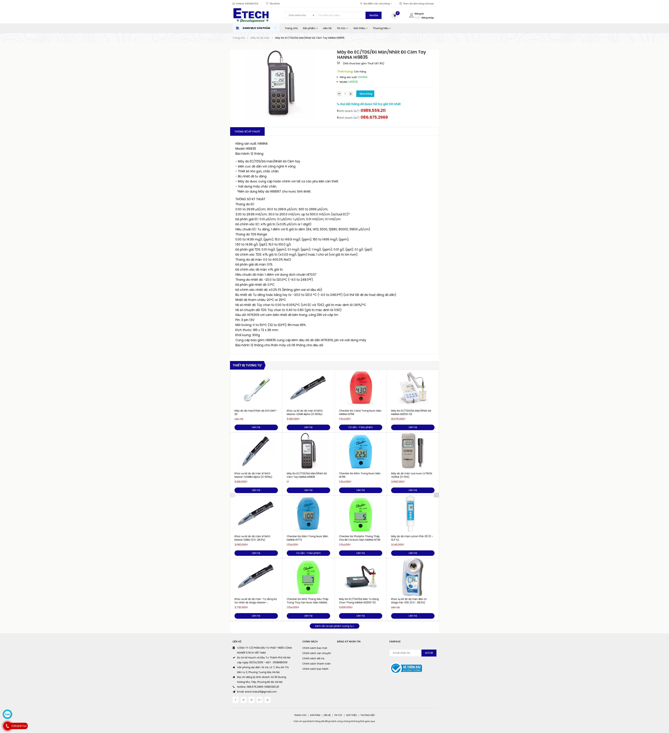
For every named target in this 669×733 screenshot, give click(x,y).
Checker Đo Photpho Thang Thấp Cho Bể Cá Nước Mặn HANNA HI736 (359, 538)
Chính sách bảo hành (315, 669)
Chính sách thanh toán (316, 663)
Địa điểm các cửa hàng (377, 3)
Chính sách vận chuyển (316, 653)
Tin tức (341, 28)
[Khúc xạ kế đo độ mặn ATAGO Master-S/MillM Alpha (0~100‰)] (256, 451)
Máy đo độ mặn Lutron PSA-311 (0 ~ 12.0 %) (412, 538)
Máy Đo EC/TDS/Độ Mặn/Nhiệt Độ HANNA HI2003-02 (411, 412)
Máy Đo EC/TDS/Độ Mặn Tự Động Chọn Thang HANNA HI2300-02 (359, 600)
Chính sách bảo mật (314, 648)
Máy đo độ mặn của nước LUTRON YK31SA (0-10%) (411, 475)
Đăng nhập (428, 17)
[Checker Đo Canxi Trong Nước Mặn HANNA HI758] (360, 389)
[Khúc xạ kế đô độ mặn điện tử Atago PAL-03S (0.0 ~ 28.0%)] (413, 577)
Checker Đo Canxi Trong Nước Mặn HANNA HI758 (360, 412)
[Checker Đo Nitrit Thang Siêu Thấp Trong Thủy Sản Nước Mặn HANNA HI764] (308, 577)
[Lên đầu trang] (659, 711)
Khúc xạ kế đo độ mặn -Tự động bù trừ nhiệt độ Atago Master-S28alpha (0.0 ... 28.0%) (255, 600)
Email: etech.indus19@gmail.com (257, 691)
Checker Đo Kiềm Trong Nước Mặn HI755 (359, 475)
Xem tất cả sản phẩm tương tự (334, 626)
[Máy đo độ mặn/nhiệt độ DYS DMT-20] (256, 389)
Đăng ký (419, 13)
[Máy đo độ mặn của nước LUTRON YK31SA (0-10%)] (413, 451)
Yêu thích (275, 3)
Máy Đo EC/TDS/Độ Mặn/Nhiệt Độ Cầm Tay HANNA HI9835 (307, 475)
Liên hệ (327, 28)
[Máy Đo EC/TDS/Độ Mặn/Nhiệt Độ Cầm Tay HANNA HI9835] (308, 451)
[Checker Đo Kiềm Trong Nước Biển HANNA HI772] (308, 514)
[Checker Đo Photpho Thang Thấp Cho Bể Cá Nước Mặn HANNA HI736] (360, 514)
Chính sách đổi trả (313, 658)
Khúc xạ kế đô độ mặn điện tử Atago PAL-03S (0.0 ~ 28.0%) (409, 600)
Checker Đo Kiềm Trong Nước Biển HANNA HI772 (307, 538)
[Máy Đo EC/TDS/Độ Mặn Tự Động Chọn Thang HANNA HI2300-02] (360, 577)
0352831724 (251, 3)
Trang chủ (291, 28)
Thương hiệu (381, 28)
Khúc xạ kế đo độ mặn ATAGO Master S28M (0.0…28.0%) (252, 538)
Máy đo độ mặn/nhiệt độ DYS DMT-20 (255, 412)
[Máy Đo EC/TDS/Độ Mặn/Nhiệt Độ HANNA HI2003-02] (413, 389)
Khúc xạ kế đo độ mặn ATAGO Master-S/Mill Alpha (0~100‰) (305, 412)
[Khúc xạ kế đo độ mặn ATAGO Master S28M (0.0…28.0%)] (256, 514)
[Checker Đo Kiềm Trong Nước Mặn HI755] (360, 451)
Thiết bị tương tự (247, 365)
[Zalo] (7, 714)
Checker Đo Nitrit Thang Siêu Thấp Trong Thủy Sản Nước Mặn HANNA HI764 (307, 600)
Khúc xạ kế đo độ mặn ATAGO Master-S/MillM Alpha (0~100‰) (253, 475)
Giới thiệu (359, 28)
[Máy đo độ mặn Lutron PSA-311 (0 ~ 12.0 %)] (413, 514)
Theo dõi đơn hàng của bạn (418, 3)
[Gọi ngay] (7, 726)
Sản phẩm (309, 28)
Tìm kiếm (373, 15)
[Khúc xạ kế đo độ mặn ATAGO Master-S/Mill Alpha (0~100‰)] (308, 389)
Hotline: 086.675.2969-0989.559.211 (258, 687)
